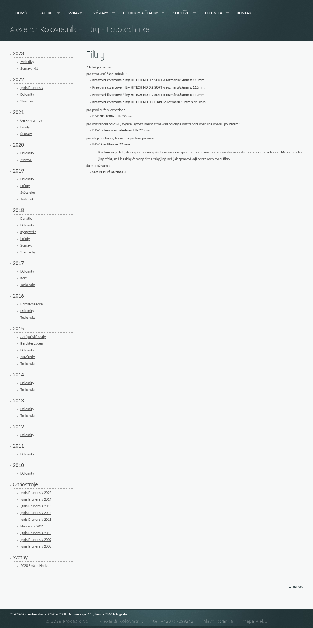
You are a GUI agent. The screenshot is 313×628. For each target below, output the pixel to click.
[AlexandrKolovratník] (122, 621)
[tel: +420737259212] (173, 621)
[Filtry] (95, 55)
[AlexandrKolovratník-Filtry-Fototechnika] (80, 29)
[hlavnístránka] (218, 621)
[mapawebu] (255, 621)
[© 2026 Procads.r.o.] (68, 621)
